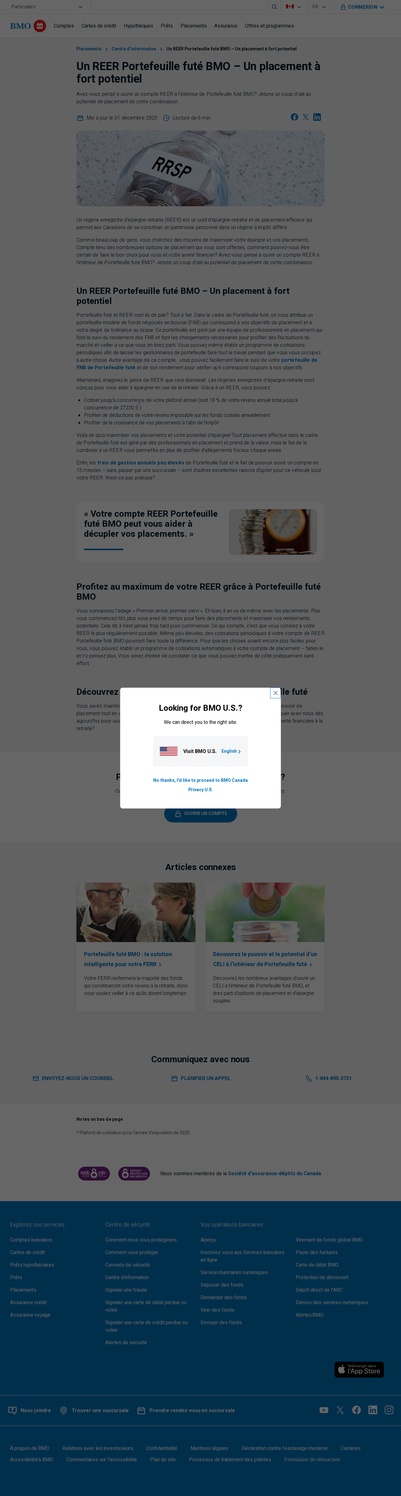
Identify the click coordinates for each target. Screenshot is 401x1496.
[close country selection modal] (276, 693)
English (229, 751)
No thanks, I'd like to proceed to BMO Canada (200, 780)
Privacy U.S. (200, 789)
